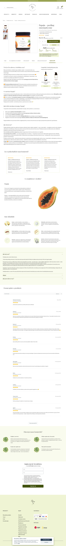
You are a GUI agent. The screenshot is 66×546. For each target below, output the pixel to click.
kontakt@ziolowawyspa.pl (61, 0)
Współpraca (54, 14)
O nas (60, 14)
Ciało (4, 519)
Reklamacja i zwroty (22, 528)
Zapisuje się (33, 486)
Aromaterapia (5, 521)
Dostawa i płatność (22, 524)
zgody (19, 543)
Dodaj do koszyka (53, 41)
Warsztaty (13, 14)
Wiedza (20, 14)
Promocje (34, 14)
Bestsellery (27, 14)
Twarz (4, 20)
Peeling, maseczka (10, 20)
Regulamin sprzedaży (22, 526)
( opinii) (47, 35)
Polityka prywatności (22, 530)
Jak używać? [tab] (6, 254)
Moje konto (20, 517)
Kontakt (20, 515)
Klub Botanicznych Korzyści (23, 521)
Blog (19, 536)
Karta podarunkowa (44, 14)
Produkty (6, 14)
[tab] (5, 61)
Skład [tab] (4, 275)
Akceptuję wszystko (46, 539)
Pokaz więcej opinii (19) (33, 423)
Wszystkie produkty (7, 515)
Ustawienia (46, 542)
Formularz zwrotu (21, 519)
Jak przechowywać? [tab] (8, 278)
